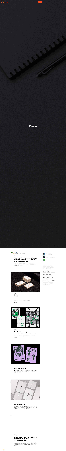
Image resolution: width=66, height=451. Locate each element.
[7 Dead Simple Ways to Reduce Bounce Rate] (44, 260)
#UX (47, 280)
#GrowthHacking (50, 271)
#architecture (48, 265)
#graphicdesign (45, 271)
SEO (48, 284)
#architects (44, 265)
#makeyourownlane (45, 274)
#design (44, 268)
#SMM (52, 277)
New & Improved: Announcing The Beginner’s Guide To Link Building (50, 254)
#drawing (47, 268)
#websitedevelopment (45, 281)
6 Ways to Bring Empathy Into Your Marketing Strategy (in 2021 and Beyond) (50, 257)
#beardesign (47, 267)
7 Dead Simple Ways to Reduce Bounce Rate (50, 260)
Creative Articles (15, 256)
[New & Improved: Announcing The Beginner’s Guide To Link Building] (44, 254)
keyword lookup (45, 284)
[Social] (62, 2)
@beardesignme (51, 281)
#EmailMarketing (45, 270)
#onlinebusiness (50, 274)
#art (51, 265)
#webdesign (53, 280)
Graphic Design (50, 283)
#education (51, 268)
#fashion (49, 270)
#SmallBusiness (48, 277)
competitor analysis (45, 283)
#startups (44, 280)
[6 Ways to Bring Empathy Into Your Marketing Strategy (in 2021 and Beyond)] (44, 257)
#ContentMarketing (52, 267)
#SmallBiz (44, 277)
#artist (44, 267)
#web (49, 280)
